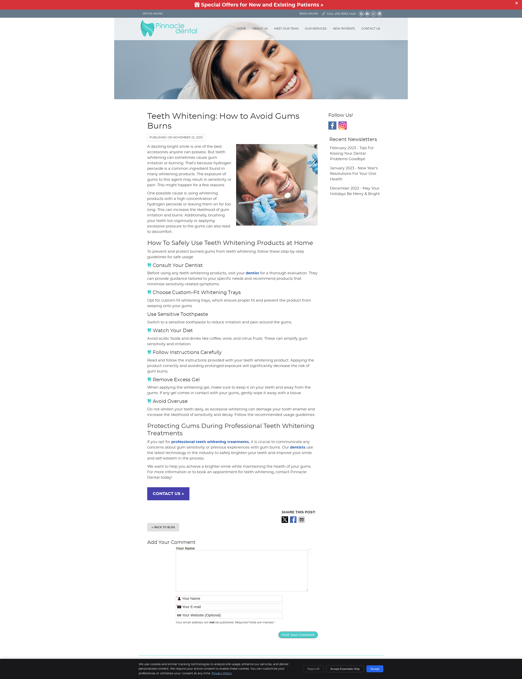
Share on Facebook (293, 519)
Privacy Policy (222, 673)
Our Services (316, 28)
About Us (260, 28)
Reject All (313, 668)
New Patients (344, 28)
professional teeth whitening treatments (210, 442)
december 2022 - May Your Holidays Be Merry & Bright (355, 191)
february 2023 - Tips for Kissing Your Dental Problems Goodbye (352, 153)
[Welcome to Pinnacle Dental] (169, 35)
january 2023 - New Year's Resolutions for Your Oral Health (354, 173)
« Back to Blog (163, 527)
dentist (252, 273)
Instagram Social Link (342, 125)
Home (241, 28)
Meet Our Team (286, 28)
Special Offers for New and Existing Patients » (261, 5)
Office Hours (152, 13)
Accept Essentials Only (345, 668)
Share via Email (302, 519)
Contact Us (370, 28)
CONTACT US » (168, 494)
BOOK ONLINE (309, 13)
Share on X (285, 519)
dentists (297, 447)
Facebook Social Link (332, 125)
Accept (374, 668)
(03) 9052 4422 (345, 13)
